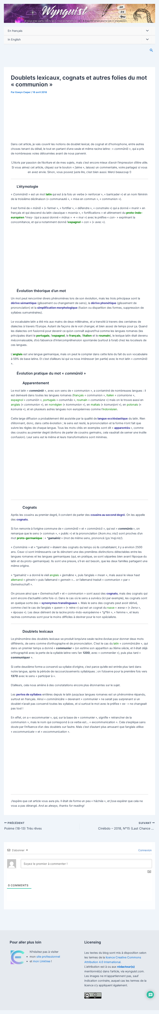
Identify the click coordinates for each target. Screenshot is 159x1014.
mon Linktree (42, 961)
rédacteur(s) (126, 966)
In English (14, 39)
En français (15, 31)
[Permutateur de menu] (146, 31)
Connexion (144, 850)
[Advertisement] (79, 116)
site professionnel (48, 956)
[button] (151, 50)
